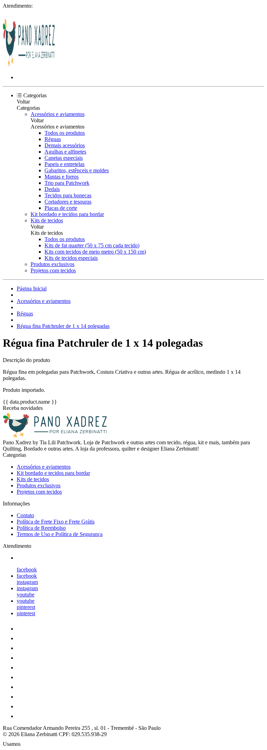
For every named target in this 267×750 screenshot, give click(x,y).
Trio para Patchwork (66, 183)
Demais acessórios (64, 145)
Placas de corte (60, 208)
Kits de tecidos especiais (71, 258)
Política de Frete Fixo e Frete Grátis (56, 522)
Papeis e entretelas (64, 164)
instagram (27, 582)
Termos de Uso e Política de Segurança (60, 534)
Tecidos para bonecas (67, 195)
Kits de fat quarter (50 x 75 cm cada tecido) (91, 245)
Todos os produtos (64, 133)
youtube (25, 594)
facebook (27, 569)
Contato (25, 515)
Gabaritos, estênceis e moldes (76, 170)
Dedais (52, 189)
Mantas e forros (61, 177)
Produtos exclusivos (52, 264)
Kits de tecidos (47, 220)
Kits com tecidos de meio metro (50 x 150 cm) (95, 252)
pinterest (26, 607)
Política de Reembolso (41, 528)
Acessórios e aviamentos (57, 114)
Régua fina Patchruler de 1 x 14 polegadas (63, 326)
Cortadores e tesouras (67, 202)
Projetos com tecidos (53, 270)
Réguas (52, 139)
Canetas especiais (63, 158)
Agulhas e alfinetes (65, 152)
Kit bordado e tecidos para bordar (67, 214)
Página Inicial (32, 288)
